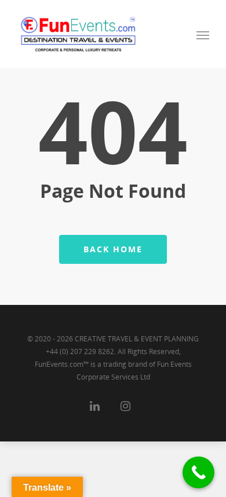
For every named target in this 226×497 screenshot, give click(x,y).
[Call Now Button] (198, 472)
